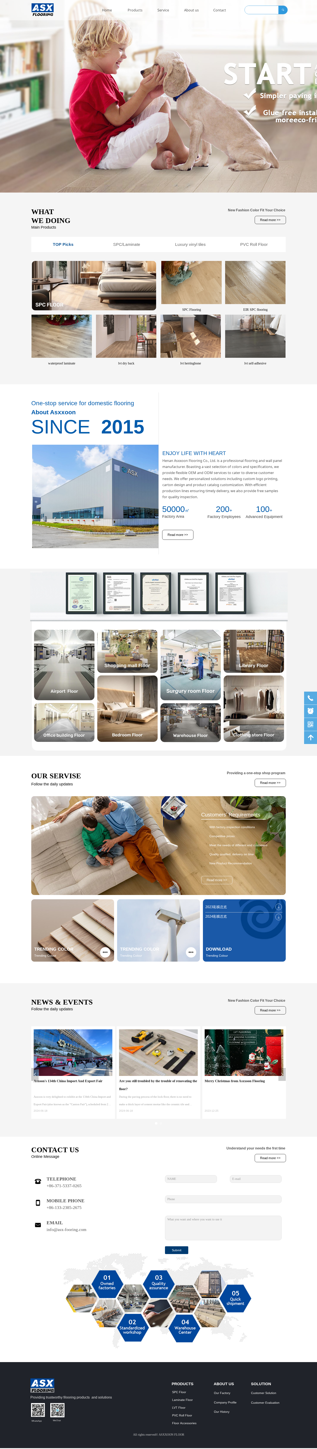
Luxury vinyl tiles (190, 244)
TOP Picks (63, 244)
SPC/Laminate (126, 244)
